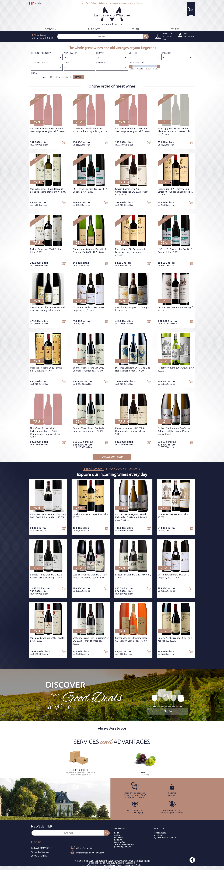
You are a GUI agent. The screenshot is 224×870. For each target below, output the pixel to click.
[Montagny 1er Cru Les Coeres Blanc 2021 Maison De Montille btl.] (176, 125)
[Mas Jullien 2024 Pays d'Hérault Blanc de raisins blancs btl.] (48, 185)
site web (113, 868)
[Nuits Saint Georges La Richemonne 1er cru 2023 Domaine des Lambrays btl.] (48, 424)
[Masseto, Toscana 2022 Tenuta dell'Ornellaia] (48, 364)
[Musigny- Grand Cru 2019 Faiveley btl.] (48, 634)
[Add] (63, 142)
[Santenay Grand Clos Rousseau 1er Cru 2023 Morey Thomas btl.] (90, 634)
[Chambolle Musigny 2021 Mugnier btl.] (133, 304)
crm (127, 868)
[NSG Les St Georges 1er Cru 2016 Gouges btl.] (175, 245)
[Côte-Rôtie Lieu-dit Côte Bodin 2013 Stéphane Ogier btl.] (133, 125)
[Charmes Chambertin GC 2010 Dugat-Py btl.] (176, 571)
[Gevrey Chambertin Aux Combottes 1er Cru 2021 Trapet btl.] (133, 185)
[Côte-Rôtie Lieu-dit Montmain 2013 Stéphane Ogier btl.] (90, 125)
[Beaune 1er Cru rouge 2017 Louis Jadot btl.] (175, 634)
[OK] (146, 36)
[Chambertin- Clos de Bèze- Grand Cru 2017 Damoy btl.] (48, 304)
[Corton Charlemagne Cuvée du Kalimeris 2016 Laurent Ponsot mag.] (133, 511)
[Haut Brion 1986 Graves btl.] (175, 511)
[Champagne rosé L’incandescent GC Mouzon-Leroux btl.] (133, 634)
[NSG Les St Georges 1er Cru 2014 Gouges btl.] (90, 185)
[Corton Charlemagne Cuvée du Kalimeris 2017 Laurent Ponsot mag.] (175, 424)
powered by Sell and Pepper (103, 868)
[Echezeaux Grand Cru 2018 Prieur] (133, 571)
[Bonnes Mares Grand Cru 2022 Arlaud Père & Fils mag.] (48, 571)
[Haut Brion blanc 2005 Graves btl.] (175, 364)
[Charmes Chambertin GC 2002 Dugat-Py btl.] (91, 304)
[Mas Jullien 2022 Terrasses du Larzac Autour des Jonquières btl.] (175, 185)
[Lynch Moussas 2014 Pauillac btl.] (91, 511)
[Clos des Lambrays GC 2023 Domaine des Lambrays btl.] (133, 424)
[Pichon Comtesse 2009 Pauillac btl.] (48, 245)
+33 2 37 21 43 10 (84, 848)
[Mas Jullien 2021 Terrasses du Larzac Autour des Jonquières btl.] (133, 245)
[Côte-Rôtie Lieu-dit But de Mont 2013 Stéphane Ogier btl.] (48, 125)
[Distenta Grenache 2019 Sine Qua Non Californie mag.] (133, 364)
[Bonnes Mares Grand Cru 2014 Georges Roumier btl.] (90, 424)
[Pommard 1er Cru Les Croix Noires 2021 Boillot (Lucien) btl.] (48, 511)
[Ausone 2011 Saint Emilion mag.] (176, 304)
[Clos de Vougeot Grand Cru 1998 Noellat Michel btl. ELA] (90, 571)
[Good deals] (167, 701)
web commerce (121, 868)
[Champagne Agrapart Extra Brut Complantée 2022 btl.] (90, 245)
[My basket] (191, 9)
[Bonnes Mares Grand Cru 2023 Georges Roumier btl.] (90, 364)
